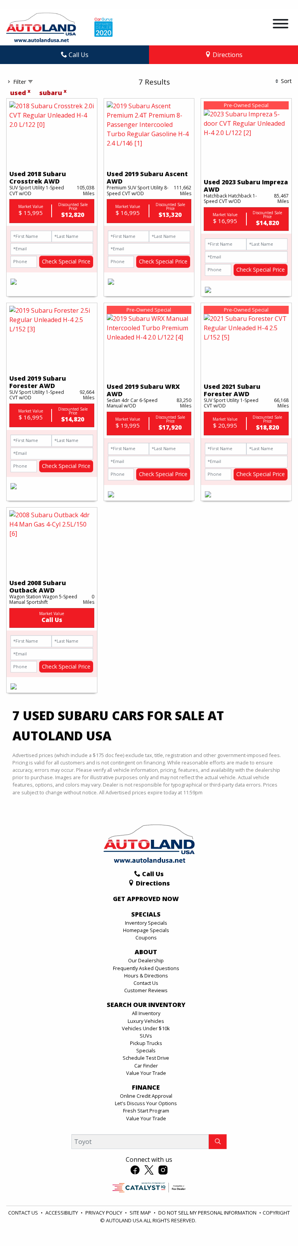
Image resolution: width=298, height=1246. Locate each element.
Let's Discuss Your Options (146, 1103)
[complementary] (274, 1222)
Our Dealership (146, 960)
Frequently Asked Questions (146, 968)
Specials (146, 1050)
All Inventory (146, 1013)
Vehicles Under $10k (146, 1028)
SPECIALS (146, 914)
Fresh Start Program (146, 1110)
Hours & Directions (146, 975)
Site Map (141, 1212)
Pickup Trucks (146, 1043)
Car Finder (146, 1065)
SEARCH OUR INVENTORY (146, 1005)
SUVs (146, 1035)
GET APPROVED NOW (146, 899)
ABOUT (146, 952)
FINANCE (146, 1087)
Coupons (146, 937)
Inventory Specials (146, 922)
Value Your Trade (146, 1072)
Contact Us (145, 982)
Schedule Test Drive (146, 1057)
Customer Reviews (146, 990)
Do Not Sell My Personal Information (208, 1212)
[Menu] (280, 24)
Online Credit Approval (146, 1095)
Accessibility (62, 1212)
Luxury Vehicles (146, 1020)
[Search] (218, 1141)
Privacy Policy (104, 1212)
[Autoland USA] (41, 27)
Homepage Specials (146, 930)
